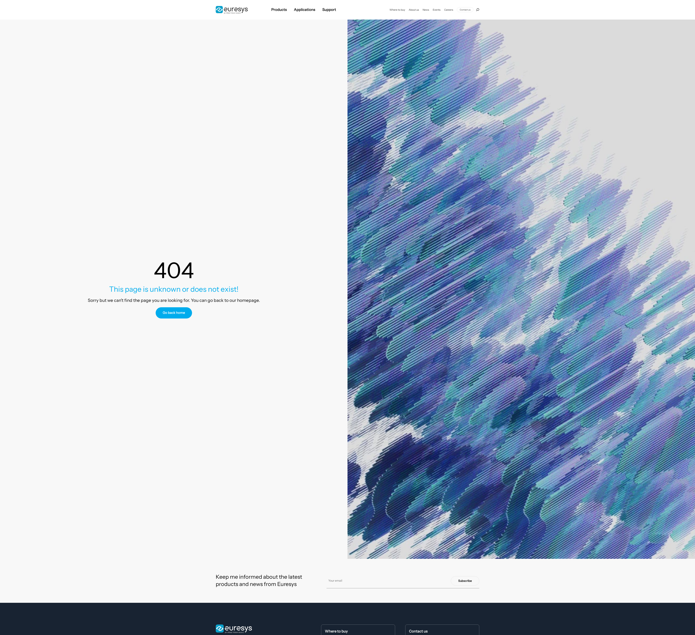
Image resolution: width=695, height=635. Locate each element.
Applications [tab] (304, 9)
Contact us (465, 9)
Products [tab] (279, 9)
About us (414, 10)
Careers (448, 10)
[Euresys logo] (234, 629)
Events (437, 10)
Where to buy (397, 10)
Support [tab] (329, 9)
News (426, 10)
